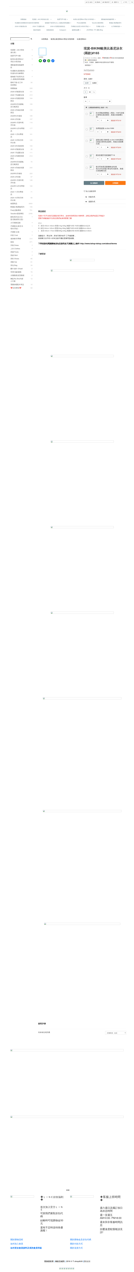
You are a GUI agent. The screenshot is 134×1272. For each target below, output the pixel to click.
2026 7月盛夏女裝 (38, 26)
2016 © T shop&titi (74, 1261)
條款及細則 (60, 1261)
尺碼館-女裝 (100, 26)
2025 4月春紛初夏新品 (17, 168)
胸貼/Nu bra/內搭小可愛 (16, 279)
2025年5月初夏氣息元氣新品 (17, 163)
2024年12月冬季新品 (17, 187)
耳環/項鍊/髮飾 (15, 272)
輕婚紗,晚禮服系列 (115, 23)
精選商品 (13, 203)
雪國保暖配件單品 (17, 284)
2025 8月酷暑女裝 (17, 149)
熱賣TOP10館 (62, 19)
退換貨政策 (50, 30)
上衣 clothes (15, 248)
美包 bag (13, 265)
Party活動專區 (81, 23)
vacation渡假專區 (97, 23)
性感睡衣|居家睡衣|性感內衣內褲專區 (27, 23)
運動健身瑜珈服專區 (108, 19)
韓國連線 (23, 19)
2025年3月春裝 (16, 173)
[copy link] (52, 60)
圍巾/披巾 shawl (16, 268)
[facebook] (44, 60)
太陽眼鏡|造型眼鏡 (17, 275)
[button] (105, 197)
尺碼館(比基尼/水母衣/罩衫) (80, 26)
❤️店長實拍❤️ (15, 288)
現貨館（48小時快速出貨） (41, 19)
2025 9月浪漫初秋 (17, 146)
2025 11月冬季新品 (16, 135)
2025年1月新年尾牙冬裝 (17, 181)
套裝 (12, 242)
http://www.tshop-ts (89, 243)
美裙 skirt (14, 255)
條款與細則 (37, 30)
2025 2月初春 (15, 177)
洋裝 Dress (14, 245)
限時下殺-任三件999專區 (16, 83)
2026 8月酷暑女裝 (21, 26)
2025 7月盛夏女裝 (17, 152)
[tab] (105, 197)
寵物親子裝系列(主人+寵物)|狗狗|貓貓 (57, 23)
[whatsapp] (48, 60)
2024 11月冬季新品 (16, 193)
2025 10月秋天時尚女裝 (16, 141)
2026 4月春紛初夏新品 (17, 111)
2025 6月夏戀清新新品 (17, 157)
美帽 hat (13, 262)
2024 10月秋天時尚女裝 (16, 198)
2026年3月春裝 (16, 116)
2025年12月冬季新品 (17, 129)
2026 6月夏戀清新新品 (57, 26)
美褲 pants (14, 252)
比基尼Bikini (81, 39)
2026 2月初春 (15, 119)
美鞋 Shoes (14, 258)
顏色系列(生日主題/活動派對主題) (16, 218)
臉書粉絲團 (76, 30)
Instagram (62, 30)
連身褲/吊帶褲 (15, 238)
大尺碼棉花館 (115, 26)
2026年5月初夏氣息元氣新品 (17, 105)
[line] (40, 60)
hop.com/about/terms (107, 243)
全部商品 (44, 39)
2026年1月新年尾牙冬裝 (17, 123)
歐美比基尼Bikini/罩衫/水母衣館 (83, 19)
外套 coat (14, 235)
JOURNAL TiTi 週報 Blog (94, 30)
